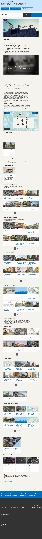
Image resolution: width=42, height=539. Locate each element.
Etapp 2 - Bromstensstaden (19, 198)
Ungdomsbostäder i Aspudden (31, 198)
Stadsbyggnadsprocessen (20, 465)
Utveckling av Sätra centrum (7, 380)
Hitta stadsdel (13, 502)
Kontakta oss (23, 502)
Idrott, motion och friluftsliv (14, 493)
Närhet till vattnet (35, 493)
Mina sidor (23, 507)
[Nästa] (27, 213)
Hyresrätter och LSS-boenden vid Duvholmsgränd (20, 425)
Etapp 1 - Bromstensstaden (7, 198)
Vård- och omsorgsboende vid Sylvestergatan (32, 337)
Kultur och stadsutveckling (22, 493)
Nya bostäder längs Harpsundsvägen (7, 209)
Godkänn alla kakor (5, 8)
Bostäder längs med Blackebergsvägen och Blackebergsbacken (20, 243)
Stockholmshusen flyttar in (8, 150)
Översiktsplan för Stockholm (8, 465)
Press (22, 509)
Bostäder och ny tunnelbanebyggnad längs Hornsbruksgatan (32, 231)
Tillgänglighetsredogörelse (35, 505)
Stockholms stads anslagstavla (15, 507)
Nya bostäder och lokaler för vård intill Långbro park (21, 337)
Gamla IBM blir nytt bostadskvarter (19, 369)
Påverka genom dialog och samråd (32, 465)
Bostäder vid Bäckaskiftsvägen (19, 380)
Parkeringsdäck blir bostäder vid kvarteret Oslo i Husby (32, 263)
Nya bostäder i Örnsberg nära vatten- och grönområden (8, 309)
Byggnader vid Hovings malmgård (8, 349)
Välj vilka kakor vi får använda (27, 8)
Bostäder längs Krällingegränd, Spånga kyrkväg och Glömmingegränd (32, 296)
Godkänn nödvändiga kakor (16, 8)
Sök (27, 14)
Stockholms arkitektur (32, 495)
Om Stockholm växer (35, 502)
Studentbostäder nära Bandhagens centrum (32, 380)
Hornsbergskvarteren (20, 208)
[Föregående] (14, 281)
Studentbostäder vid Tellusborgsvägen (8, 369)
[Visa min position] (5, 129)
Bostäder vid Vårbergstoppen (19, 399)
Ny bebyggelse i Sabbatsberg (7, 275)
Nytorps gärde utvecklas (20, 274)
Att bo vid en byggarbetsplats (5, 493)
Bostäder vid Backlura (8, 294)
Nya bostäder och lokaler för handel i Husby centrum (32, 275)
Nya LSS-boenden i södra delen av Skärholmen (8, 425)
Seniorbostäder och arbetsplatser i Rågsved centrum (20, 349)
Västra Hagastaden (31, 348)
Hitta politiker (23, 505)
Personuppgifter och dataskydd (36, 507)
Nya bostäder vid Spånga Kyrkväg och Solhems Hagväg (21, 263)
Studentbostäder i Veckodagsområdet (31, 369)
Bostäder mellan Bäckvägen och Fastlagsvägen (31, 425)
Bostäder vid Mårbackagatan (31, 209)
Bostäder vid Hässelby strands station (20, 414)
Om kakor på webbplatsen (35, 509)
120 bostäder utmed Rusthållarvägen (32, 309)
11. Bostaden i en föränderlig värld (10, 448)
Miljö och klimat (29, 493)
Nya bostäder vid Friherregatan (7, 263)
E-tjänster (12, 505)
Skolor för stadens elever (15, 495)
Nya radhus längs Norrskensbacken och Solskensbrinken (20, 309)
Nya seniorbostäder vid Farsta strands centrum (8, 336)
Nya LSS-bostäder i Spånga (7, 414)
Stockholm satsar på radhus (8, 176)
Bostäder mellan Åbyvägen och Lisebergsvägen (19, 296)
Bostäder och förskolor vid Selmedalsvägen (33, 243)
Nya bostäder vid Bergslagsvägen (31, 414)
